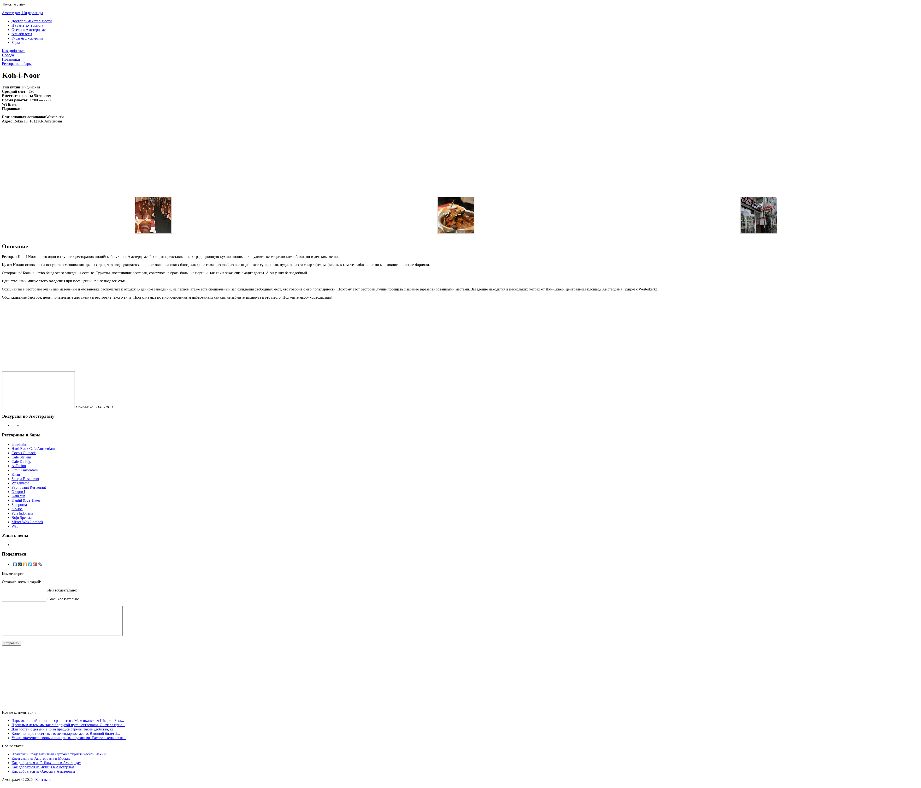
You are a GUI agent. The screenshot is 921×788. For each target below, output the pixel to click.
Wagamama (20, 483)
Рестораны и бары (17, 64)
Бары (16, 43)
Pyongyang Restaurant (29, 487)
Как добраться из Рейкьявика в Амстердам (46, 763)
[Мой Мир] (20, 564)
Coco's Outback (24, 453)
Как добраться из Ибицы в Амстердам (43, 767)
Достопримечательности (32, 21)
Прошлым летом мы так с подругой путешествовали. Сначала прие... (68, 725)
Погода (8, 55)
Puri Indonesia (22, 513)
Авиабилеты (22, 34)
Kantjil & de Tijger (26, 500)
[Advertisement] (460, 157)
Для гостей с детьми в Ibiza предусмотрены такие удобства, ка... (64, 729)
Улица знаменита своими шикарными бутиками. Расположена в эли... (69, 738)
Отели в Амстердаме (29, 30)
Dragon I (18, 492)
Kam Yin (18, 496)
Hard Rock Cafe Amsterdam (33, 448)
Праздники (11, 59)
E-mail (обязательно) (63, 599)
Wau (15, 526)
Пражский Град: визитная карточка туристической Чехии (59, 754)
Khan (16, 474)
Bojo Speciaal (22, 518)
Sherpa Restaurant (25, 479)
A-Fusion (19, 466)
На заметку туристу (28, 25)
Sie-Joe (17, 509)
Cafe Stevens (21, 457)
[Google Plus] (35, 564)
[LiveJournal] (40, 564)
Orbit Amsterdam (25, 470)
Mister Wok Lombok (27, 522)
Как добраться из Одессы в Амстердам (43, 771)
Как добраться (13, 51)
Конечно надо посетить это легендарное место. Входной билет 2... (66, 733)
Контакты (43, 779)
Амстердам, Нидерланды (22, 13)
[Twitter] (30, 564)
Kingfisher (20, 444)
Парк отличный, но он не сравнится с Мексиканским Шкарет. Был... (68, 720)
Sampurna (19, 505)
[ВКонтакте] (15, 564)
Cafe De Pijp (21, 461)
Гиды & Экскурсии (27, 38)
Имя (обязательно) (62, 590)
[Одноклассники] (25, 564)
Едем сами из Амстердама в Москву (41, 758)
